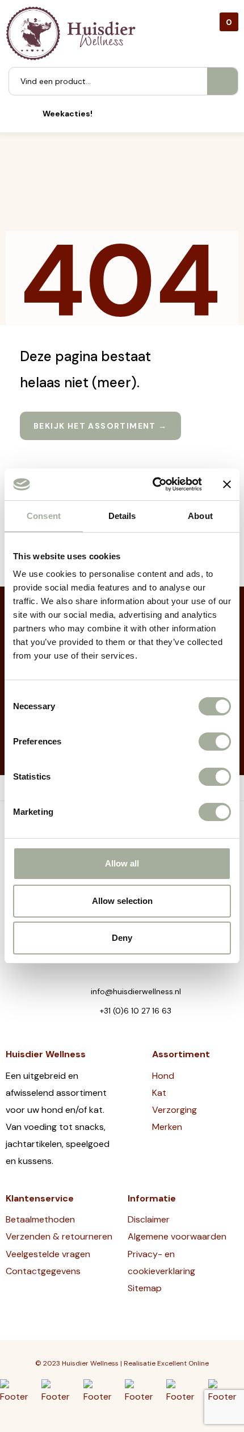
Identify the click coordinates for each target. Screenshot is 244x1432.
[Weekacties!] (27, 114)
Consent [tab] (44, 516)
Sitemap (145, 1288)
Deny (122, 938)
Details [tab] (122, 516)
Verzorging (174, 1110)
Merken (167, 1127)
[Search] (222, 81)
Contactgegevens (43, 1271)
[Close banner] (227, 484)
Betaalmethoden (40, 1219)
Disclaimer (149, 1219)
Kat (159, 1093)
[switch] (215, 741)
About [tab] (200, 516)
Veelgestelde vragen (48, 1254)
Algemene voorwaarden (177, 1236)
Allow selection (122, 901)
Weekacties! (67, 113)
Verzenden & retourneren (59, 1236)
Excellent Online (183, 1363)
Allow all (122, 863)
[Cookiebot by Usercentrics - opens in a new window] (153, 484)
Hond (163, 1076)
